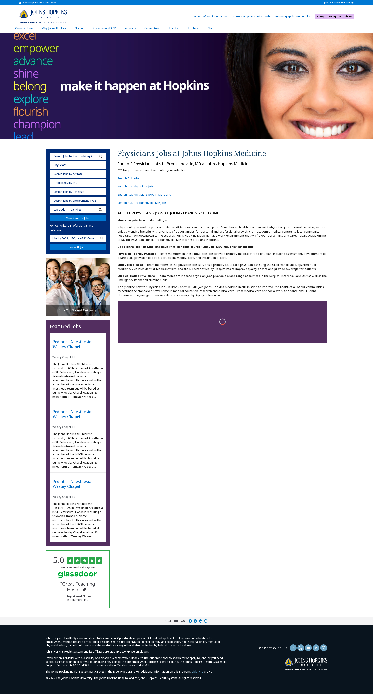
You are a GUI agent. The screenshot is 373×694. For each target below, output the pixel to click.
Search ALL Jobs (128, 178)
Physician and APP (106, 29)
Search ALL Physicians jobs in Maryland (144, 194)
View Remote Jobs (77, 218)
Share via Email (205, 621)
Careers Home (24, 28)
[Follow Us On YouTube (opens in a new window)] (308, 647)
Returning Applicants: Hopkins (294, 16)
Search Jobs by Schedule (69, 192)
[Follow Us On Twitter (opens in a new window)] (300, 647)
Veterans (130, 28)
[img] (43, 16)
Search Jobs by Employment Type (75, 200)
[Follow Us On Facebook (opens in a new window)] (293, 647)
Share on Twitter (195, 621)
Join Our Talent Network (337, 3)
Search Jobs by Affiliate (68, 174)
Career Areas (152, 28)
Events (173, 28)
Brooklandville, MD (66, 183)
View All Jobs (78, 247)
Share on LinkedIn (200, 621)
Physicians (60, 165)
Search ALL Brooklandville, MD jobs (142, 203)
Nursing (81, 29)
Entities (196, 29)
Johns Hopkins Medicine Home (39, 3)
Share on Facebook (190, 621)
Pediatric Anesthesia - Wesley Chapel (73, 344)
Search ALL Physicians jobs (136, 186)
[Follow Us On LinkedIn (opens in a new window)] (316, 647)
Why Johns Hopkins (54, 28)
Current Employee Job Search (252, 16)
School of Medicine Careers (212, 16)
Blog (210, 28)
